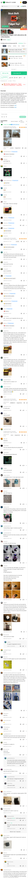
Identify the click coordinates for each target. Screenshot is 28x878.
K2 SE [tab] (23, 46)
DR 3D (4, 39)
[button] (25, 6)
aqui (15, 105)
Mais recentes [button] (22, 121)
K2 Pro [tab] (14, 46)
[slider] (23, 127)
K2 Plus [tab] (9, 46)
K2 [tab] (19, 46)
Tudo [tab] (4, 46)
